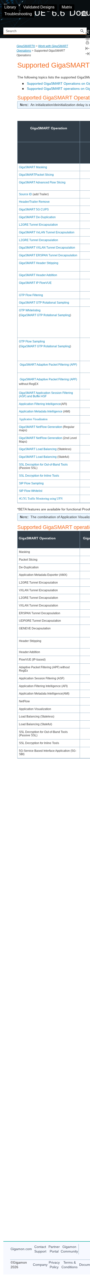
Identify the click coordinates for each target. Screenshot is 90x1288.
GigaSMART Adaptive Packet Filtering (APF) (48, 364)
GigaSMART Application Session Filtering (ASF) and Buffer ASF (46, 394)
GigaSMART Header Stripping (38, 263)
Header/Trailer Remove (34, 201)
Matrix (67, 7)
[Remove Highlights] (87, 32)
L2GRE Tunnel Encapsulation (38, 224)
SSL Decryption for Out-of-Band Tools (43, 464)
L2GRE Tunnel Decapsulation (38, 240)
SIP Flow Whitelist (30, 491)
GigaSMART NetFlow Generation (40, 427)
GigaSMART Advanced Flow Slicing (42, 182)
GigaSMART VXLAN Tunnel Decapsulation (47, 247)
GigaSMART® (26, 46)
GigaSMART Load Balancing (38, 449)
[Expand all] (87, 37)
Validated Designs (38, 7)
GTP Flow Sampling (32, 341)
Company (40, 1265)
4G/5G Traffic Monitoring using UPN (41, 498)
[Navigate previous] (87, 48)
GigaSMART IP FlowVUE (35, 283)
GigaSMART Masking (33, 167)
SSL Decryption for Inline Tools (39, 475)
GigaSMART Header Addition (38, 275)
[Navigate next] (87, 53)
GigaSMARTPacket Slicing (36, 174)
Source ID (25, 194)
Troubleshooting (18, 14)
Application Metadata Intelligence (40, 411)
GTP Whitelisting (30, 310)
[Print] (87, 43)
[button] (82, 31)
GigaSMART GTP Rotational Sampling (44, 302)
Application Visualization (33, 419)
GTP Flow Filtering (31, 295)
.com (21, 1249)
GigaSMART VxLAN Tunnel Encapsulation (46, 232)
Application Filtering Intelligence (40, 404)
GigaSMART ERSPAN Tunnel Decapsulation (48, 255)
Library (10, 7)
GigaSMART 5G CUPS (34, 209)
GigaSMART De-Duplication (37, 217)
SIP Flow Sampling (31, 483)
